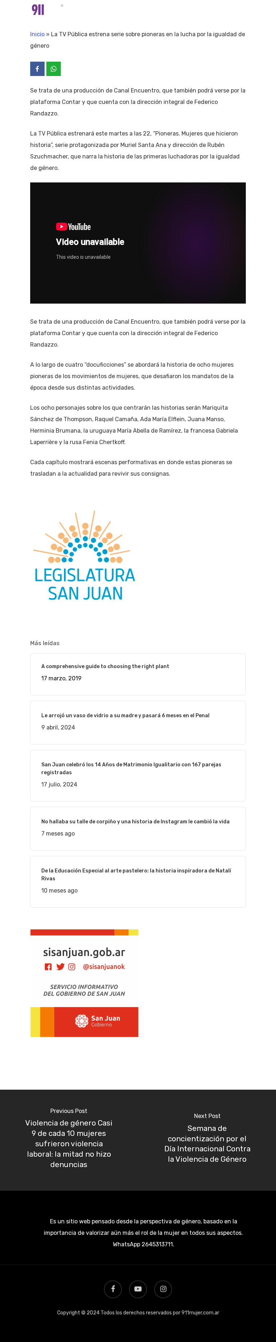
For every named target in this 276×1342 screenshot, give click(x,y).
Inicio (37, 34)
